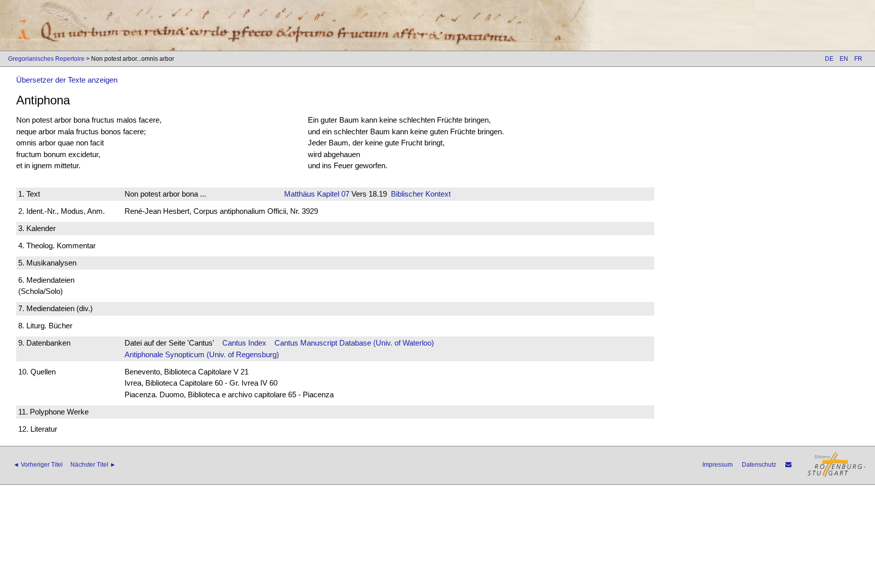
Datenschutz (759, 464)
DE (829, 58)
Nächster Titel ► (93, 464)
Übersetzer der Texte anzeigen (66, 80)
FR (858, 58)
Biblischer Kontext (421, 194)
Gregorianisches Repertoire (46, 58)
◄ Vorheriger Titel (38, 464)
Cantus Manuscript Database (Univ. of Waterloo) (354, 342)
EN (844, 58)
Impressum (717, 464)
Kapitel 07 (332, 194)
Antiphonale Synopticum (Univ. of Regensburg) (202, 354)
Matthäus (299, 194)
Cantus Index (244, 342)
